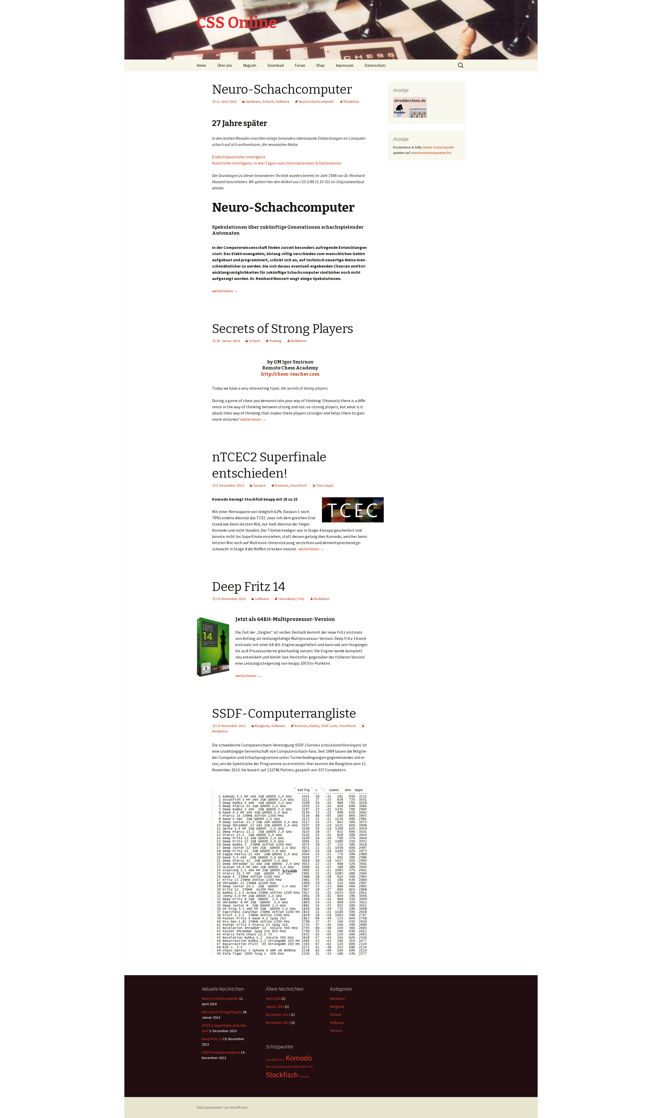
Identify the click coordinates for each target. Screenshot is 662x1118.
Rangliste (262, 725)
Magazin (249, 65)
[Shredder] (410, 107)
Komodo (281, 485)
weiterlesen (225, 290)
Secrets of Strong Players (282, 328)
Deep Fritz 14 (248, 586)
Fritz (300, 598)
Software (282, 101)
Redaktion (351, 101)
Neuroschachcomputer (316, 101)
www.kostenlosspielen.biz (431, 152)
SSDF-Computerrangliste (284, 713)
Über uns (224, 65)
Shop (320, 65)
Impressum (344, 65)
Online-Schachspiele (438, 147)
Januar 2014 (275, 1006)
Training (275, 340)
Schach (268, 101)
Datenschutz (375, 65)
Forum (300, 65)
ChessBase (287, 598)
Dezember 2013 (278, 1014)
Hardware (253, 101)
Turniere (259, 485)
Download (275, 65)
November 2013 (278, 1022)
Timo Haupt (324, 485)
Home (201, 65)
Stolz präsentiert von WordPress (222, 1107)
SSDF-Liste (329, 725)
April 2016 (273, 998)
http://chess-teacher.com (290, 374)
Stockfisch (298, 485)
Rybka (314, 725)
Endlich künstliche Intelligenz (238, 156)
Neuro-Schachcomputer (282, 89)
